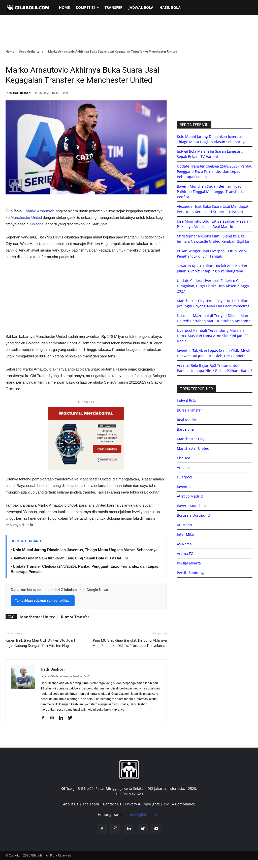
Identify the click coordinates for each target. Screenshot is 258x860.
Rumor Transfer (75, 616)
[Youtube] (156, 829)
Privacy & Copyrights (142, 804)
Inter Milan (186, 534)
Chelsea (183, 458)
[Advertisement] (129, 32)
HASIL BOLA (170, 7)
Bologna (37, 224)
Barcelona (185, 429)
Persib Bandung (190, 572)
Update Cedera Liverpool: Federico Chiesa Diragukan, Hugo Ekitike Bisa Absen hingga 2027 (213, 286)
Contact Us (112, 804)
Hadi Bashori (21, 93)
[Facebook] (45, 718)
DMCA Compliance (179, 804)
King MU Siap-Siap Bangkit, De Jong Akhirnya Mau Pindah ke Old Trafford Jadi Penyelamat (129, 643)
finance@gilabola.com (141, 814)
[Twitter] (72, 718)
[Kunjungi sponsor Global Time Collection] (86, 438)
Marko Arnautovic (40, 211)
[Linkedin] (63, 718)
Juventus (184, 486)
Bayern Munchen (191, 505)
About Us (70, 804)
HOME (64, 7)
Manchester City (190, 438)
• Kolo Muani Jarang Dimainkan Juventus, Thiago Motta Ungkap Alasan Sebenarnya (84, 550)
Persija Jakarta (189, 563)
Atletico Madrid (190, 496)
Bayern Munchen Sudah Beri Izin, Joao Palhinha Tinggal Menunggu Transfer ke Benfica (211, 191)
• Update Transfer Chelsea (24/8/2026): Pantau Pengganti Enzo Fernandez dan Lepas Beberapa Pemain (84, 569)
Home (10, 51)
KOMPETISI (85, 7)
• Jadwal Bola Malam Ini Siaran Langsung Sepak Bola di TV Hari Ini (69, 558)
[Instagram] (54, 718)
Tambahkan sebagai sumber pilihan (43, 600)
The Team (90, 804)
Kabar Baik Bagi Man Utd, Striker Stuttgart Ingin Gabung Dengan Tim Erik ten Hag (40, 643)
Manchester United (26, 217)
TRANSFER (113, 7)
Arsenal (183, 467)
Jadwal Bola (186, 400)
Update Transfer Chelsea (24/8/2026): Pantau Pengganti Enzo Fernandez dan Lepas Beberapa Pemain (214, 171)
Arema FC (185, 553)
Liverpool (184, 477)
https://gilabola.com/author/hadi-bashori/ (65, 676)
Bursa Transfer (189, 410)
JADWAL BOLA (140, 7)
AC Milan (184, 524)
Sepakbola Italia (31, 51)
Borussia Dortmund (193, 515)
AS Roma (184, 544)
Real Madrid (187, 419)
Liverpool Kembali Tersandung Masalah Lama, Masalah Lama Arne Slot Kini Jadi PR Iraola (213, 335)
